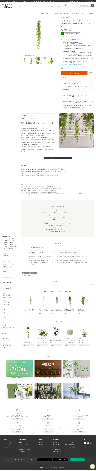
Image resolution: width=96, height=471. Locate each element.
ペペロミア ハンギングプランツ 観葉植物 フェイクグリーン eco (83, 311)
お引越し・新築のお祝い (8, 300)
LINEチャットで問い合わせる (85, 95)
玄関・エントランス (7, 327)
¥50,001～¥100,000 (7, 345)
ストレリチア (10, 266)
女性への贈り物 (6, 304)
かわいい (5, 315)
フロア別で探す (22, 451)
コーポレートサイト (69, 447)
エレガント (5, 319)
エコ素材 (74, 86)
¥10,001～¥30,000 (6, 340)
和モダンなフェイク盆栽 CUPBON (48, 377)
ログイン (41, 445)
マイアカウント (42, 442)
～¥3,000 (5, 335)
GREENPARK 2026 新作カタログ (19, 399)
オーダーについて (77, 1)
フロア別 (34, 6)
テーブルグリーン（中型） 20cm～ (9, 240)
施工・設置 (50, 6)
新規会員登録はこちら (79, 107)
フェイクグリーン (6, 236)
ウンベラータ (13, 264)
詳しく (48, 418)
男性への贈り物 (6, 302)
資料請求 (58, 6)
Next (93, 304)
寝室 (13, 327)
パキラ (4, 266)
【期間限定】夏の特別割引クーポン (20, 377)
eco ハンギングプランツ (82, 86)
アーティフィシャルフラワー (9, 277)
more (25, 345)
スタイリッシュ (6, 317)
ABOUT (71, 1)
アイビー (5, 268)
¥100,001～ (5, 347)
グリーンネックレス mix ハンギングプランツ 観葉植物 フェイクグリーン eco (56, 311)
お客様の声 (6, 447)
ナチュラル (11, 315)
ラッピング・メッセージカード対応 (72, 33)
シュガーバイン (6, 264)
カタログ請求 (56, 451)
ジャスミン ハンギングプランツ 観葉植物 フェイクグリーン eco (43, 311)
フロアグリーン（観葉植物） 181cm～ (9, 250)
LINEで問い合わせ (77, 459)
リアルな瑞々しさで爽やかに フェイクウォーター (76, 399)
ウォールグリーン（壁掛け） (8, 242)
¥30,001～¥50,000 (6, 343)
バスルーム (5, 330)
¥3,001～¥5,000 (12, 335)
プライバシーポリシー (69, 442)
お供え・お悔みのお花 (7, 297)
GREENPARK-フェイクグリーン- (69, 83)
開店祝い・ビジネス (7, 307)
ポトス (4, 271)
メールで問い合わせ (60, 459)
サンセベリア (10, 268)
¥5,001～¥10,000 (6, 338)
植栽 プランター (5, 253)
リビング (5, 325)
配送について (56, 444)
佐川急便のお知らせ (71, 64)
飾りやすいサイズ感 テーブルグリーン (48, 399)
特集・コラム (42, 6)
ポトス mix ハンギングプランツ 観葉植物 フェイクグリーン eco (69, 311)
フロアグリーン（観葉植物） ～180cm (9, 248)
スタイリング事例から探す (24, 449)
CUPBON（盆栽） (6, 255)
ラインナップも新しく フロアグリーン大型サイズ (76, 377)
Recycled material (66, 89)
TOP (42, 13)
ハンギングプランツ (69, 13)
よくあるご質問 (56, 449)
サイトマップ (67, 445)
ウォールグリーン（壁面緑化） (8, 244)
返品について (56, 445)
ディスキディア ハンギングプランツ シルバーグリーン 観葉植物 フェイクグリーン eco (30, 312)
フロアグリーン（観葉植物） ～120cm (9, 246)
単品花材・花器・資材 (7, 282)
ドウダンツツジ (6, 261)
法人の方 (5, 445)
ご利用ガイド (84, 1)
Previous (22, 304)
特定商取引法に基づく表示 (70, 444)
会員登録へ (17, 418)
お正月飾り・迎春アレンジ (8, 295)
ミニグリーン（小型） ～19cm (8, 238)
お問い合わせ (90, 1)
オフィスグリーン (22, 447)
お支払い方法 (56, 442)
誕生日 (4, 309)
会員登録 (41, 444)
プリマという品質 (7, 442)
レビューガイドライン (69, 449)
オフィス (11, 330)
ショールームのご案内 (45, 459)
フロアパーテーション (7, 251)
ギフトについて (56, 447)
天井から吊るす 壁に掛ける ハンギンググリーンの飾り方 (57, 158)
